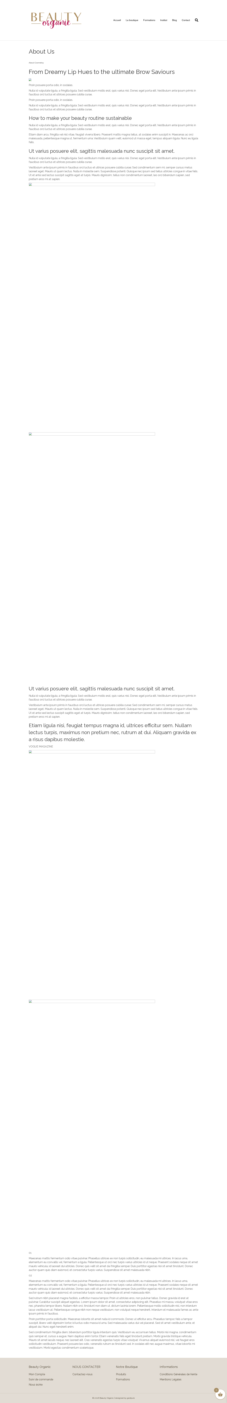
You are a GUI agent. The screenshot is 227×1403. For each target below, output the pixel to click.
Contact (186, 20)
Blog (174, 20)
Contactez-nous (82, 1374)
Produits (121, 1374)
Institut (163, 20)
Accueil (117, 20)
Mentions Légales (170, 1379)
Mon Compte (37, 1374)
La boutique (132, 20)
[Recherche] (195, 20)
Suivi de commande (41, 1379)
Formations (149, 20)
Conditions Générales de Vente (178, 1374)
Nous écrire (36, 1384)
